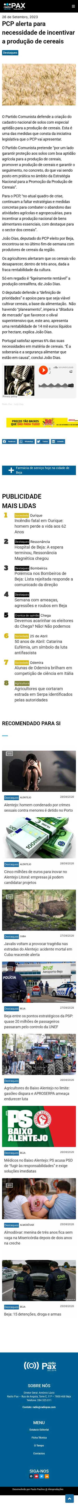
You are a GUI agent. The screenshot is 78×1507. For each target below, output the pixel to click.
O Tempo (39, 1445)
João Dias (19, 404)
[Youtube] (36, 1476)
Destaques (10, 52)
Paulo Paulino (38, 1489)
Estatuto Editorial (39, 1429)
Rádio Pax (7, 404)
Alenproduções (55, 1489)
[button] (73, 6)
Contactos (39, 1453)
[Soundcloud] (47, 1476)
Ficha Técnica (39, 1437)
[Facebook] (31, 1476)
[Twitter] (42, 1476)
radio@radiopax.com (44, 1407)
